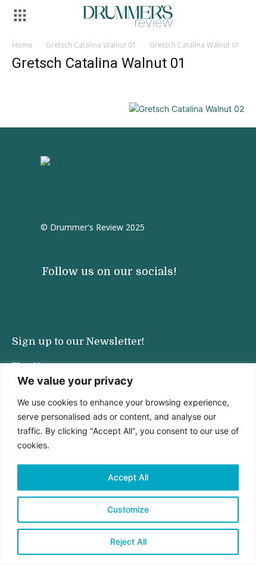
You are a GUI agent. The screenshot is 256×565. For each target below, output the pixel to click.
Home (22, 45)
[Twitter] (113, 290)
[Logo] (128, 16)
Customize (128, 509)
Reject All (128, 541)
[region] (128, 464)
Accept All (128, 477)
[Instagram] (42, 290)
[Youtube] (65, 290)
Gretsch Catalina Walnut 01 (91, 45)
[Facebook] (89, 290)
